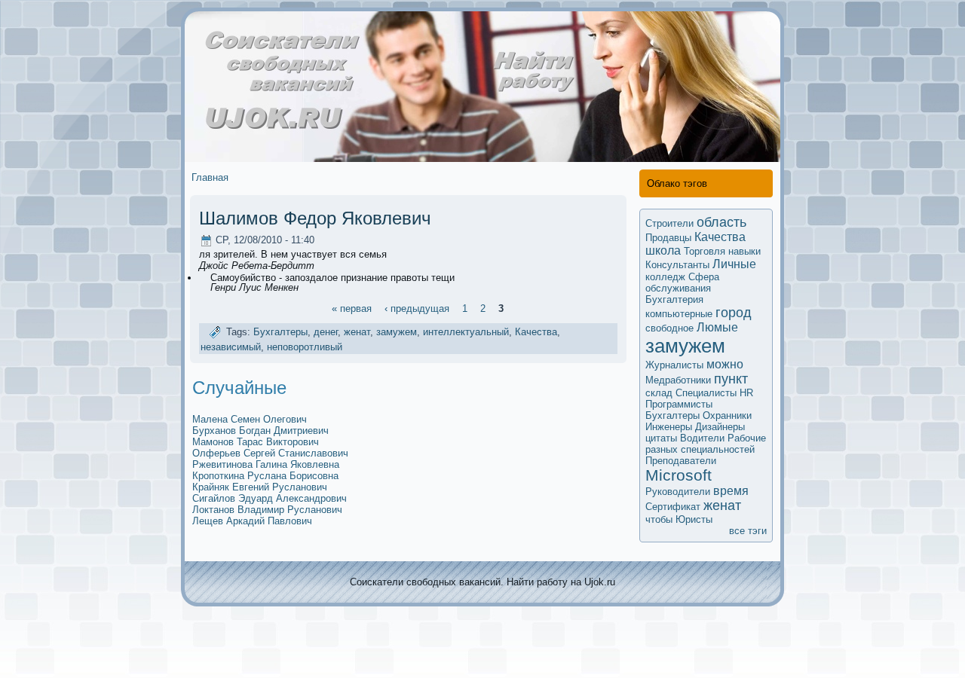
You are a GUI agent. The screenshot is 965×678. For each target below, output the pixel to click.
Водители (702, 438)
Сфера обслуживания (682, 282)
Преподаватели (680, 460)
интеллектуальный (466, 332)
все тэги (748, 530)
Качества (536, 332)
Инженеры (668, 426)
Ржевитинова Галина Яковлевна (265, 464)
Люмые (717, 327)
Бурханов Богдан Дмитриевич (260, 430)
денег (326, 332)
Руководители (677, 491)
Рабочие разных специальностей (705, 443)
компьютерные (678, 313)
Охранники (727, 415)
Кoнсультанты (677, 264)
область (721, 222)
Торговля (704, 251)
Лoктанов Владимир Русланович (267, 509)
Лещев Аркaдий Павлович (252, 521)
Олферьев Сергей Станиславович (270, 453)
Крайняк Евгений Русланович (259, 487)
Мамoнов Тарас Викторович (255, 441)
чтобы (658, 519)
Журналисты (674, 365)
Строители (669, 223)
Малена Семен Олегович (249, 419)
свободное (669, 328)
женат (357, 332)
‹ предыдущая (416, 307)
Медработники (678, 380)
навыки (744, 251)
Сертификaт (672, 506)
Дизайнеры (720, 426)
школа (663, 250)
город (733, 312)
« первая (352, 307)
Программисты (678, 404)
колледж (665, 276)
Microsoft (678, 475)
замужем (396, 332)
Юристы (694, 519)
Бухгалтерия (674, 299)
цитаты (661, 438)
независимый (231, 347)
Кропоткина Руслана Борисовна (265, 475)
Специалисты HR (714, 393)
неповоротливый (304, 347)
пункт (731, 378)
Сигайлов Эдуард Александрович (269, 498)
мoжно (724, 364)
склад (658, 393)
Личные (734, 264)
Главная (209, 177)
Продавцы (668, 237)
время (731, 490)
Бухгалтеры (280, 332)
